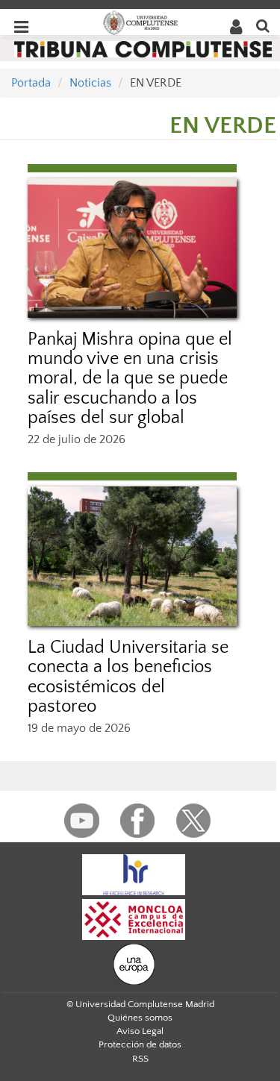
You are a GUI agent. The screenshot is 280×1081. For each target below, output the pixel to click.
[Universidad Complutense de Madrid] (140, 21)
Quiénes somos (140, 1017)
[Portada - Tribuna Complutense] (143, 48)
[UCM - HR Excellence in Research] (133, 874)
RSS (140, 1058)
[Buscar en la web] (263, 25)
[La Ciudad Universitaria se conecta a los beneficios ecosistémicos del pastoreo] (132, 556)
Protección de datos (140, 1044)
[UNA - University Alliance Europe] (134, 964)
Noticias (90, 83)
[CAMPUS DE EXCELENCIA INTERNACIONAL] (133, 919)
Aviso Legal (140, 1031)
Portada (31, 83)
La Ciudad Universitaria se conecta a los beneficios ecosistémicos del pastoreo (128, 677)
